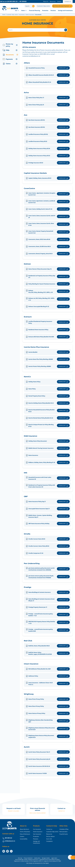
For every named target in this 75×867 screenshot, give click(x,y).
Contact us (68, 1)
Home (23, 10)
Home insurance (30, 14)
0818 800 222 (8, 838)
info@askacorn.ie (10, 841)
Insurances (22, 14)
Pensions (53, 10)
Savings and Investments (65, 10)
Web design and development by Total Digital (37, 863)
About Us (45, 1)
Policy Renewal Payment (62, 6)
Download (62, 68)
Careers (59, 1)
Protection (45, 10)
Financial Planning (34, 10)
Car (16, 10)
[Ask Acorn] (10, 8)
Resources (53, 1)
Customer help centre (43, 6)
